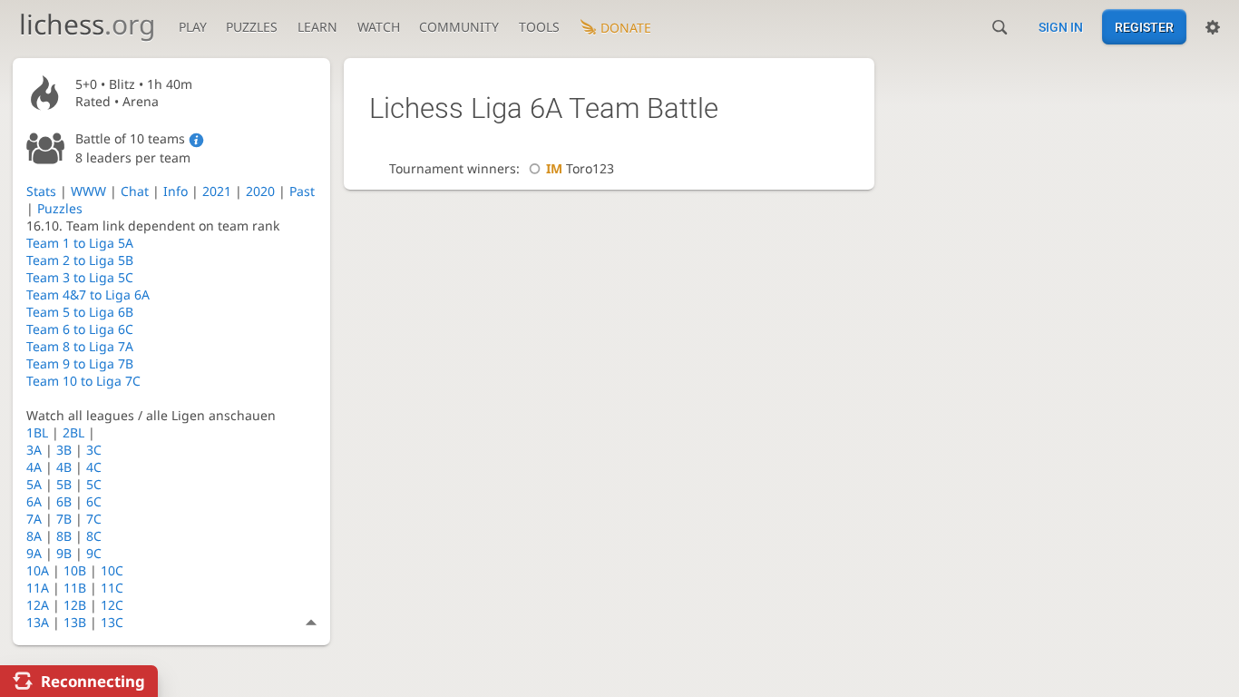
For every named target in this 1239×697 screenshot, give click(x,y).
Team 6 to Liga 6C (79, 329)
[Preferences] (1212, 27)
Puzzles (252, 26)
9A (34, 553)
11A (37, 587)
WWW (88, 191)
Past (302, 191)
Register (1144, 27)
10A (37, 570)
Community (459, 26)
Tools (539, 26)
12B (74, 605)
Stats (41, 191)
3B (64, 449)
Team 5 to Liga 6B (79, 311)
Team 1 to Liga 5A (79, 242)
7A (34, 518)
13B (74, 622)
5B (64, 484)
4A (34, 467)
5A (34, 484)
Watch (378, 26)
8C (94, 536)
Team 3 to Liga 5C (79, 277)
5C (94, 484)
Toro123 (580, 168)
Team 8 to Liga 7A (79, 346)
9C (94, 553)
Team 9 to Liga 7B (79, 363)
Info (175, 191)
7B (64, 518)
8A (34, 536)
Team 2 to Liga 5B (79, 260)
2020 (260, 191)
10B (74, 570)
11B (74, 587)
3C (94, 449)
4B (64, 467)
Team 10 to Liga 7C (83, 380)
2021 (216, 191)
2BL (73, 432)
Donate (625, 27)
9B (64, 553)
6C (94, 501)
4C (94, 467)
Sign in (1061, 27)
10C (112, 570)
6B (64, 501)
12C (112, 605)
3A (34, 449)
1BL (37, 432)
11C (112, 587)
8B (64, 536)
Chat (135, 191)
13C (112, 622)
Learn (317, 26)
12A (37, 605)
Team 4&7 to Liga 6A (88, 294)
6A (34, 501)
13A (37, 622)
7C (94, 518)
